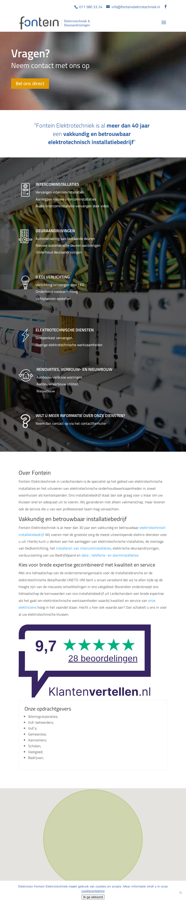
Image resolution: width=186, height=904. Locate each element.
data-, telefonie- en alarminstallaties (109, 555)
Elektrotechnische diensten (65, 330)
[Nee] (180, 892)
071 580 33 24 (90, 7)
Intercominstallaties (57, 184)
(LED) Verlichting (53, 277)
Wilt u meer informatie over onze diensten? (80, 415)
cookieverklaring (93, 891)
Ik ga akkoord (93, 897)
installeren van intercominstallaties (83, 548)
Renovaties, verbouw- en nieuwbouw (74, 369)
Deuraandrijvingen (55, 231)
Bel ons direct (30, 83)
